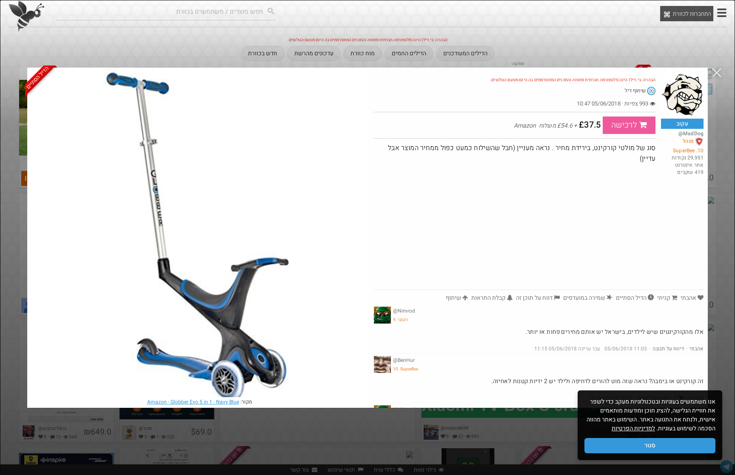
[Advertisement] (515, 226)
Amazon (193, 402)
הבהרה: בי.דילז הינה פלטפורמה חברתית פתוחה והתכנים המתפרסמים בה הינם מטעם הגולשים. (572, 80)
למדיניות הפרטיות (633, 428)
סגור (649, 445)
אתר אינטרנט (689, 165)
